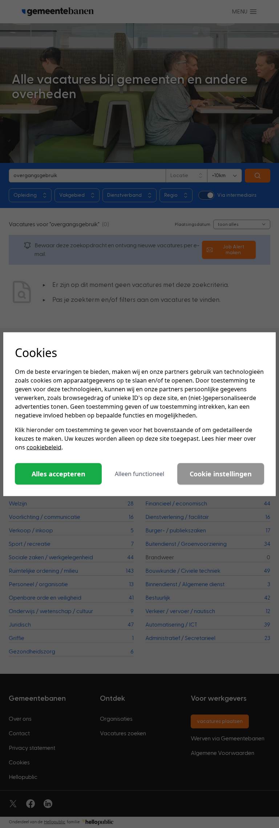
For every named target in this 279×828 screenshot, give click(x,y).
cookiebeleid (44, 447)
